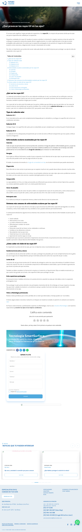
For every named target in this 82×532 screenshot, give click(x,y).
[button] (17, 350)
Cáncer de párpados (16, 76)
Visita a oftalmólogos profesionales (20, 89)
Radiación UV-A (15, 66)
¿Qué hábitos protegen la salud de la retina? (17, 470)
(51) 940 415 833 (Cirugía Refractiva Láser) (57, 515)
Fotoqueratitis (14, 75)
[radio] (34, 320)
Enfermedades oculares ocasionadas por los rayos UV (23, 68)
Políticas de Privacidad (21, 391)
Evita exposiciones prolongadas (19, 87)
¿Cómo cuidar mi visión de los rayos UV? (19, 82)
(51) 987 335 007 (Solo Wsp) (53, 510)
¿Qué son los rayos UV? (15, 59)
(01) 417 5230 (48, 508)
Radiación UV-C (14, 62)
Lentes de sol (14, 86)
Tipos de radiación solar (15, 60)
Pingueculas (14, 73)
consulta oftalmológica (61, 306)
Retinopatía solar (15, 78)
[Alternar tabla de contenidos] (72, 56)
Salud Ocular (8, 22)
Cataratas (13, 69)
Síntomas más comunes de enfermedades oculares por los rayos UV (27, 80)
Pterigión (13, 71)
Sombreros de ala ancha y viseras (19, 84)
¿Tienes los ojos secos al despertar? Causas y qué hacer (60, 470)
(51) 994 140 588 (49, 513)
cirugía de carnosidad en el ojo (36, 162)
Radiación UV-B (15, 64)
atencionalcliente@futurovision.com (52, 518)
